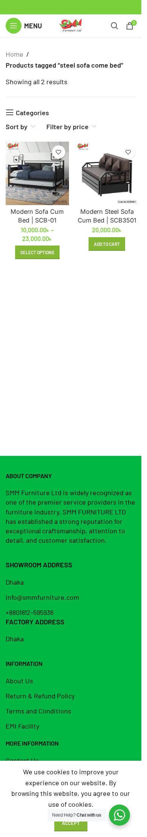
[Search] (114, 25)
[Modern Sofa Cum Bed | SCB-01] (37, 173)
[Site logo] (70, 25)
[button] (107, 244)
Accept (71, 823)
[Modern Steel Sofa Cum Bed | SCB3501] (107, 173)
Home (14, 54)
